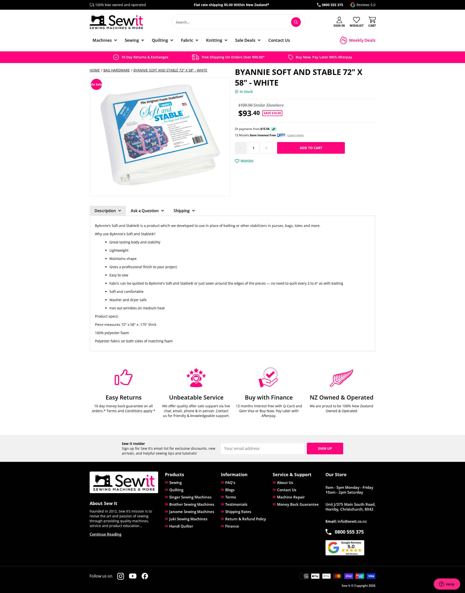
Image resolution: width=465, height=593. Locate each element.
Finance (232, 526)
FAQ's (230, 482)
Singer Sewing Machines (190, 497)
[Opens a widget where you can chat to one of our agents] (447, 584)
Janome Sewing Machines (191, 511)
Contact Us (286, 489)
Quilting (176, 489)
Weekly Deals (362, 40)
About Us (285, 482)
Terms (230, 497)
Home (95, 70)
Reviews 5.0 (365, 4)
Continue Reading (105, 534)
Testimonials (236, 504)
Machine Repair (291, 497)
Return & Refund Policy (245, 518)
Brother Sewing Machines (191, 504)
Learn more (295, 135)
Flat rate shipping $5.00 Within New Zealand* (231, 4)
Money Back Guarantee (298, 504)
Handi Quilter (181, 526)
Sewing (175, 482)
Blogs (229, 489)
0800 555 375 (332, 4)
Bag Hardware (116, 70)
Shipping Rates (238, 511)
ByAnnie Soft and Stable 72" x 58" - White (170, 70)
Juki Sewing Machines (188, 518)
